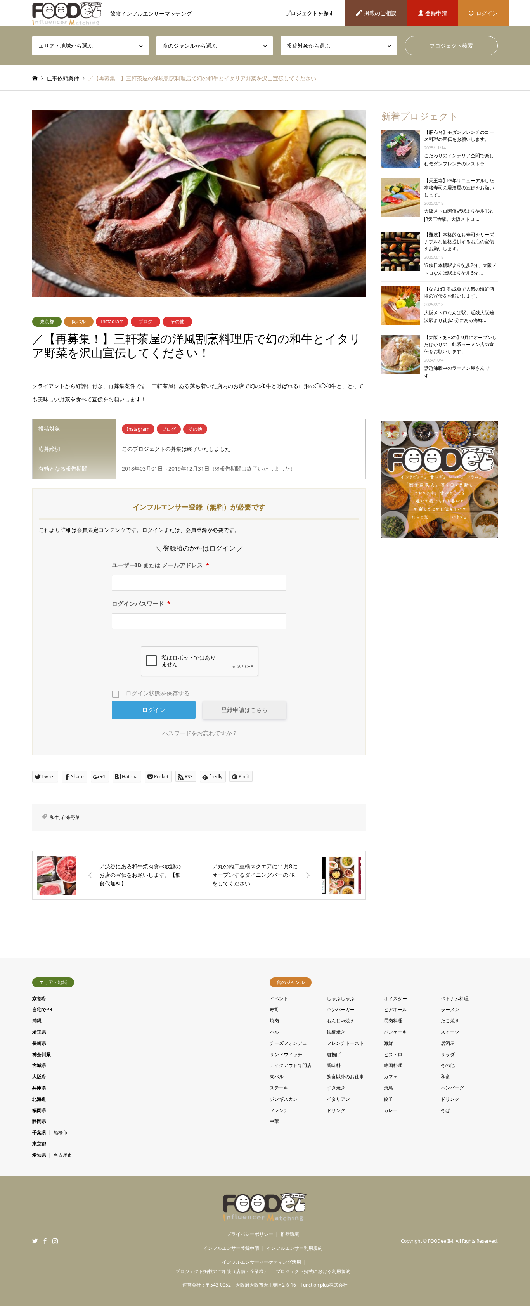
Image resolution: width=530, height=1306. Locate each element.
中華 (274, 1121)
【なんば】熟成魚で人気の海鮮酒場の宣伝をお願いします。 (459, 292)
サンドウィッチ (286, 1054)
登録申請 (436, 13)
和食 (445, 1076)
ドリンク (450, 1099)
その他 (177, 321)
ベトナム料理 (455, 998)
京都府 (39, 998)
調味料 (334, 1065)
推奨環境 (290, 1234)
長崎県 (39, 1043)
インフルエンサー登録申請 (231, 1248)
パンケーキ (395, 1032)
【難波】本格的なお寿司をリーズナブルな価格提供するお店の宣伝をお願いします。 (459, 241)
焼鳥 (388, 1087)
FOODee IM (440, 1241)
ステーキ (279, 1087)
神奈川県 (41, 1054)
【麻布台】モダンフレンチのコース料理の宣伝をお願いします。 (459, 135)
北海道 (39, 1099)
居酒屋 (448, 1043)
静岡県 (39, 1121)
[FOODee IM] (265, 1216)
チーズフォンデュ (288, 1043)
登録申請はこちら (244, 710)
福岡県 (39, 1110)
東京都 (47, 321)
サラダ (448, 1054)
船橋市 (61, 1132)
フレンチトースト (345, 1043)
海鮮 (388, 1043)
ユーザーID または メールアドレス (160, 565)
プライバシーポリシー (250, 1234)
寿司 (274, 1009)
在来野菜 (70, 817)
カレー (391, 1110)
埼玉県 (39, 1032)
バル (274, 1032)
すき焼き (336, 1087)
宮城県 (39, 1065)
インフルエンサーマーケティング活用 (261, 1262)
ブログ (145, 321)
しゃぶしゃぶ (341, 998)
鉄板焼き (336, 1032)
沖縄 (37, 1020)
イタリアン (338, 1099)
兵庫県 (39, 1087)
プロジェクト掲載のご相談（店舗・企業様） (221, 1271)
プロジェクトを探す (309, 13)
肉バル (79, 321)
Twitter (35, 1241)
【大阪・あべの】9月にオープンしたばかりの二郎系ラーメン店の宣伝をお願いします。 (460, 344)
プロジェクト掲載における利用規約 (313, 1271)
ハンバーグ (452, 1087)
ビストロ (393, 1054)
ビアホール (395, 1009)
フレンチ (279, 1110)
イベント (279, 998)
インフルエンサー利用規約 (294, 1248)
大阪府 (39, 1076)
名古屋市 (63, 1155)
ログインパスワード (141, 603)
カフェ (391, 1076)
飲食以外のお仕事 (345, 1076)
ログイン (487, 13)
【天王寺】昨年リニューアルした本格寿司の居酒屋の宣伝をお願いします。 (459, 187)
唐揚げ (334, 1054)
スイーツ (450, 1032)
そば (445, 1110)
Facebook (45, 1241)
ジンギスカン (284, 1099)
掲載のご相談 (380, 13)
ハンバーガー (341, 1009)
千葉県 (39, 1132)
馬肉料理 (393, 1020)
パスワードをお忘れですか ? (199, 733)
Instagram (112, 321)
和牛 (54, 817)
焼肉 (274, 1020)
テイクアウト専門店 (291, 1065)
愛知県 (39, 1155)
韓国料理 (393, 1065)
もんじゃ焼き (341, 1020)
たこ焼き (450, 1020)
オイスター (395, 998)
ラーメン (450, 1009)
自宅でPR (42, 1009)
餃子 (388, 1099)
